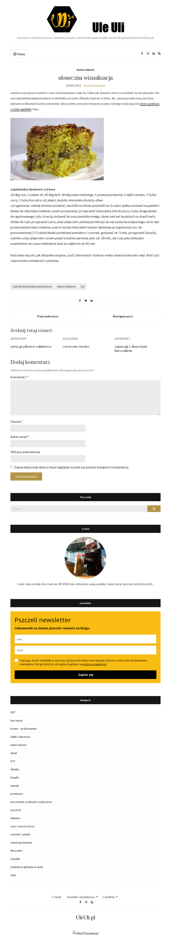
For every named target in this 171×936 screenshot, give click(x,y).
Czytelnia (109, 897)
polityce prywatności (94, 664)
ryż (82, 286)
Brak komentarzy (95, 85)
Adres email (19, 437)
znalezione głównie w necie (26, 867)
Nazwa (16, 421)
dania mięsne (85, 69)
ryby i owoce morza (22, 826)
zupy (13, 875)
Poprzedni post (48, 316)
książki (14, 777)
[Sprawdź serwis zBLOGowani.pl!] (85, 933)
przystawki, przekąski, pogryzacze (31, 802)
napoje (14, 785)
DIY (12, 761)
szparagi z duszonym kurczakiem (131, 348)
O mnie (56, 897)
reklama (15, 818)
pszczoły (15, 810)
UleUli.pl (85, 917)
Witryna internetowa (25, 452)
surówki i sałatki (20, 834)
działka (14, 769)
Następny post (123, 316)
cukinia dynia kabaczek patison (32, 286)
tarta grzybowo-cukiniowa (30, 346)
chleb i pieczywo (20, 736)
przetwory (16, 793)
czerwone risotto (76, 346)
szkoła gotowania (21, 842)
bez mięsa (16, 720)
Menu (20, 54)
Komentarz (19, 377)
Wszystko (16, 850)
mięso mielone (66, 286)
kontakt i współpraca (81, 897)
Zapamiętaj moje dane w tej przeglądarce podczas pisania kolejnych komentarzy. (71, 467)
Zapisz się (85, 675)
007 (12, 712)
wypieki (15, 858)
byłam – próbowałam (23, 728)
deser (13, 753)
